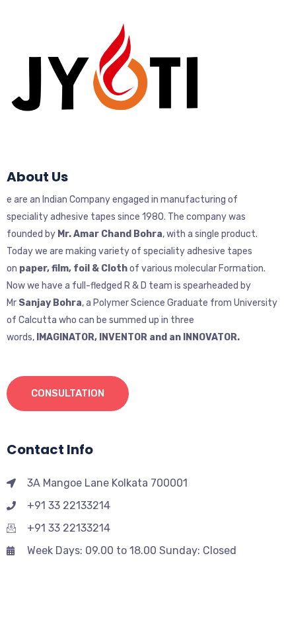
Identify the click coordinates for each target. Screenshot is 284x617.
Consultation (67, 393)
